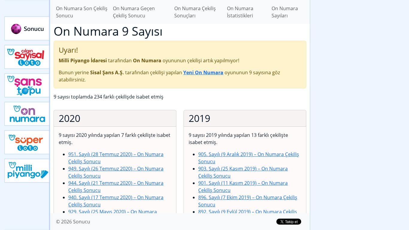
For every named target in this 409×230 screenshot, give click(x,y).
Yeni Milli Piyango (27, 171)
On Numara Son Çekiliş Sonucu (81, 12)
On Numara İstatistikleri (240, 12)
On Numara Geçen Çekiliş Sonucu (134, 12)
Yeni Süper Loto (27, 142)
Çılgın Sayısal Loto (27, 57)
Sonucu (27, 28)
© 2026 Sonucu (73, 221)
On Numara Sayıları (285, 12)
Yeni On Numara (27, 114)
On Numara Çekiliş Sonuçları (195, 12)
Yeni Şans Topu (27, 85)
